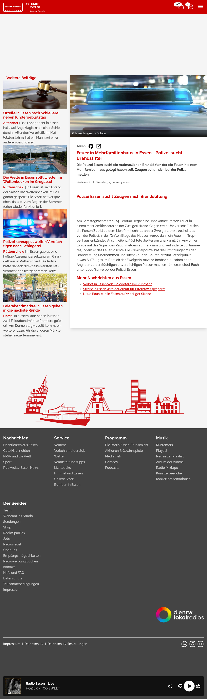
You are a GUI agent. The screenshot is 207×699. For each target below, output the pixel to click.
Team (7, 510)
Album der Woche (170, 462)
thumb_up (198, 686)
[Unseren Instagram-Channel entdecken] (200, 644)
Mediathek (113, 456)
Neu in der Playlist (170, 456)
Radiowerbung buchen (20, 561)
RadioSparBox (14, 533)
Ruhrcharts (164, 445)
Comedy (111, 462)
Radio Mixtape (167, 468)
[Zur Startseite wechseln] (13, 7)
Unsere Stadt (64, 479)
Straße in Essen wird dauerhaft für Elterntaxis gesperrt (124, 289)
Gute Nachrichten (16, 451)
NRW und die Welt (17, 456)
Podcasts (112, 468)
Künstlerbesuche (169, 473)
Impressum (11, 590)
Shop (7, 527)
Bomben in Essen (67, 485)
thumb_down (180, 686)
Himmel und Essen (68, 473)
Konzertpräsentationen (173, 479)
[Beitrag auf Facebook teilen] (91, 146)
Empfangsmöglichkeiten (21, 556)
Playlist (161, 451)
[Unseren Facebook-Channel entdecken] (192, 644)
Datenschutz (12, 578)
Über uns (10, 550)
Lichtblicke (62, 468)
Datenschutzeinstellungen (67, 644)
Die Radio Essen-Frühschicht (126, 445)
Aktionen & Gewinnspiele (124, 451)
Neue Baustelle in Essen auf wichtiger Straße (117, 294)
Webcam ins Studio (18, 516)
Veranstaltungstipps (69, 462)
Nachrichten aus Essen (20, 445)
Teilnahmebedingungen (21, 584)
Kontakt (9, 567)
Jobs (7, 539)
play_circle (189, 686)
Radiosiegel (12, 544)
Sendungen (11, 522)
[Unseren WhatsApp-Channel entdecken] (184, 644)
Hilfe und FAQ (13, 573)
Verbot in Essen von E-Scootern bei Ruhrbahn (117, 284)
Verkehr (60, 445)
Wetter (59, 456)
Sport (7, 462)
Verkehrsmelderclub (69, 451)
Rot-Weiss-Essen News (21, 468)
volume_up (170, 686)
